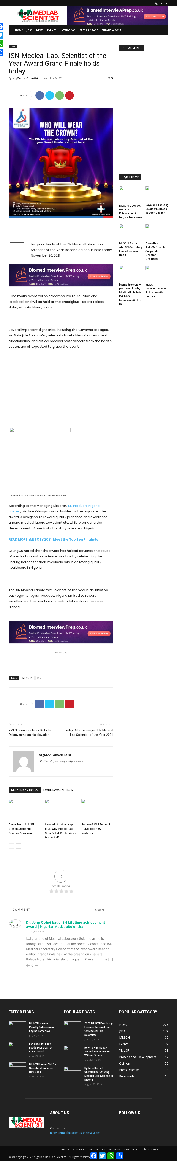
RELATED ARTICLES (24, 790)
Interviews (68, 30)
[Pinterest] (69, 95)
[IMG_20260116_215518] (61, 290)
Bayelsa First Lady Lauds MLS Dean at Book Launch (156, 208)
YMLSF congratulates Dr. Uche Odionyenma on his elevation (30, 732)
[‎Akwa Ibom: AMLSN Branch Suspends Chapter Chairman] (24, 810)
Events (52, 30)
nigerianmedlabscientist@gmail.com (75, 1133)
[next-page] (18, 846)
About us (114, 1149)
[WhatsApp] (59, 95)
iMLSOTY (27, 677)
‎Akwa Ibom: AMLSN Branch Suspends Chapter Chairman (21, 829)
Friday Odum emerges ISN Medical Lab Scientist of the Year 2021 (89, 732)
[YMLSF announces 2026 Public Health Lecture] (157, 273)
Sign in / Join (161, 3)
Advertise (79, 1149)
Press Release (88, 30)
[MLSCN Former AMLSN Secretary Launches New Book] (130, 232)
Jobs (29, 30)
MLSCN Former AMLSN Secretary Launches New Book (42, 1068)
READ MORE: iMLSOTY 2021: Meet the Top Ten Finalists (53, 539)
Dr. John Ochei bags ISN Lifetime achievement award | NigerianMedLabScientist (65, 924)
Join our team (97, 1149)
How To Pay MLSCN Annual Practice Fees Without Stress (97, 1051)
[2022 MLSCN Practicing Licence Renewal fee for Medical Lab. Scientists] (72, 1027)
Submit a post (111, 30)
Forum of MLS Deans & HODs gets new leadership (96, 829)
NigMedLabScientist (25, 78)
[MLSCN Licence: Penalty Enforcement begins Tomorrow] (130, 194)
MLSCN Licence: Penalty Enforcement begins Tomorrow (42, 1027)
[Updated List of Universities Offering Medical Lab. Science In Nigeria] (72, 1072)
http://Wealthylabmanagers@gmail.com (61, 761)
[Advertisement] (60, 230)
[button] (163, 30)
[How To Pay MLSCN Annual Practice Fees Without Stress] (72, 1052)
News (39, 30)
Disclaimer (130, 1149)
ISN (39, 677)
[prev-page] (11, 846)
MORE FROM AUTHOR (58, 790)
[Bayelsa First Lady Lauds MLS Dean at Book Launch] (157, 194)
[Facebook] (39, 95)
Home (19, 30)
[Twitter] (49, 95)
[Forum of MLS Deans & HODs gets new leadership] (97, 810)
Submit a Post (149, 1149)
